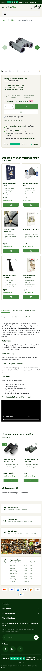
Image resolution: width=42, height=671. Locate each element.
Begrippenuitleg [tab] (30, 310)
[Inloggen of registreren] (31, 7)
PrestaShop (21, 662)
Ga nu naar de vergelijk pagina (13, 120)
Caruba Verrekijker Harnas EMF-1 (9, 230)
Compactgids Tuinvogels (31, 229)
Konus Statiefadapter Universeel (9, 276)
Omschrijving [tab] (5, 310)
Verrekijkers (11, 20)
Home (3, 20)
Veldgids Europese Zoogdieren (29, 276)
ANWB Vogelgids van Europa (9, 184)
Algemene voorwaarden (19, 666)
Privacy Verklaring (6, 666)
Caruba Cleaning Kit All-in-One (30, 184)
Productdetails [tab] (17, 310)
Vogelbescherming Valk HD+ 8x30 (9, 460)
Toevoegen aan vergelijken (14, 117)
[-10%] (11, 449)
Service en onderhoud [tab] (22, 317)
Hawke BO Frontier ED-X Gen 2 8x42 (31, 460)
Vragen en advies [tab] (7, 317)
